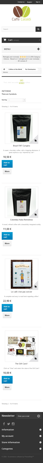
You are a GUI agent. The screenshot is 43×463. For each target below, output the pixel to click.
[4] (27, 57)
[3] (25, 57)
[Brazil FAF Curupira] (21, 128)
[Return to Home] (4, 69)
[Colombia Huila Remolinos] (21, 202)
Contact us (21, 2)
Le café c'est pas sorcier (21, 292)
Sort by (4, 100)
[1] (21, 57)
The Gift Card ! (21, 364)
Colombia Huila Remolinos (21, 220)
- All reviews (21, 59)
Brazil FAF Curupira (21, 146)
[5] (29, 57)
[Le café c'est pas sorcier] (21, 274)
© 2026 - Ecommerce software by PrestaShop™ (18, 457)
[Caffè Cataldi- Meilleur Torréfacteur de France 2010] (21, 13)
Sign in (38, 2)
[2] (23, 57)
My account (7, 436)
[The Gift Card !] (21, 346)
